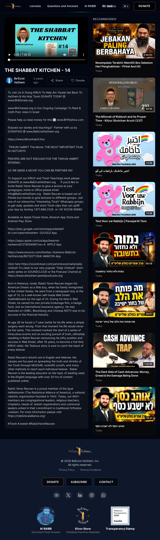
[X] (68, 495)
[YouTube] (56, 495)
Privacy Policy (67, 469)
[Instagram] (91, 495)
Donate (144, 6)
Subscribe (79, 482)
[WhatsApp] (103, 495)
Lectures (35, 6)
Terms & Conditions (90, 469)
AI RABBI (90, 6)
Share (59, 80)
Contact (106, 482)
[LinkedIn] (80, 495)
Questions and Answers (62, 6)
